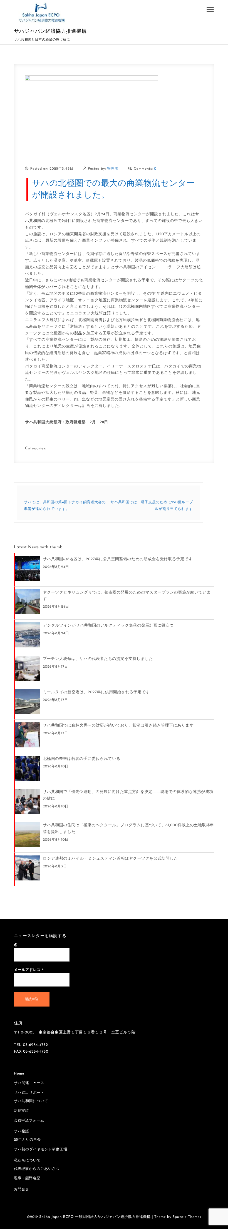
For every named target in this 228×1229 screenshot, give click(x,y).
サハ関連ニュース (29, 1083)
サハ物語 (21, 1131)
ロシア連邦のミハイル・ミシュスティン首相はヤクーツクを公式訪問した (110, 859)
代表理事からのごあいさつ (37, 1169)
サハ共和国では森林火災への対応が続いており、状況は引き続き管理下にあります (118, 726)
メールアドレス (29, 970)
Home (19, 1074)
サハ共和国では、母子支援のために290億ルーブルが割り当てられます (151, 506)
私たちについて (27, 1161)
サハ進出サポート (29, 1093)
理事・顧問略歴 (27, 1178)
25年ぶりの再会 (27, 1140)
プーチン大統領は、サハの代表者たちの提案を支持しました (98, 659)
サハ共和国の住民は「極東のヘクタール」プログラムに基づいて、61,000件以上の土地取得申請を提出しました (128, 828)
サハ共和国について (31, 1101)
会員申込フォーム (29, 1121)
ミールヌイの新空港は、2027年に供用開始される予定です (96, 692)
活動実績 (21, 1111)
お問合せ (21, 1190)
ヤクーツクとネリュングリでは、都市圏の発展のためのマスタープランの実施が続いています (127, 595)
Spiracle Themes (187, 1217)
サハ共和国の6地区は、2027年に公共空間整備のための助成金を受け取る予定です (118, 559)
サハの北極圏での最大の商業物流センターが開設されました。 (113, 189)
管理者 (112, 169)
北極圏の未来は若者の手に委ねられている (81, 759)
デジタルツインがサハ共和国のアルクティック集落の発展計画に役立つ (108, 626)
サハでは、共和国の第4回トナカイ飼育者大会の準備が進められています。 (65, 506)
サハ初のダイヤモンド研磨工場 (40, 1150)
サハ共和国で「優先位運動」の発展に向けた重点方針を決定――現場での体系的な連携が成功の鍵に (128, 795)
